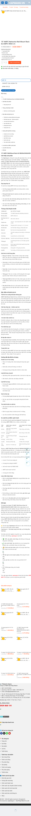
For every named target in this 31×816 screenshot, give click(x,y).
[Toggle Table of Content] (2, 97)
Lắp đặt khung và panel (8, 136)
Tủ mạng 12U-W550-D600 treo (24, 652)
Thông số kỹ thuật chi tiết (7, 107)
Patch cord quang (6, 767)
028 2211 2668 (11, 690)
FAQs (3, 796)
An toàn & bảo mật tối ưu (9, 121)
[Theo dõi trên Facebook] (1, 733)
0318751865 (8, 688)
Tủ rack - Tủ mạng (13, 7)
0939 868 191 (20, 690)
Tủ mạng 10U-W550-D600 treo (8, 673)
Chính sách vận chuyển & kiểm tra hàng (12, 785)
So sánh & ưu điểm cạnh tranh (9, 145)
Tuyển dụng (5, 751)
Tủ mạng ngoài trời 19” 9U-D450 (23, 604)
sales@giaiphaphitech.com (12, 691)
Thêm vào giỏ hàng (15, 62)
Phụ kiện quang (6, 769)
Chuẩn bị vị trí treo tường (9, 134)
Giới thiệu (4, 743)
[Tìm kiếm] (6, 2)
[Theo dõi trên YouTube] (9, 733)
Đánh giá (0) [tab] (6, 86)
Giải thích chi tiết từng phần (9, 110)
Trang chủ (4, 741)
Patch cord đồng (6, 759)
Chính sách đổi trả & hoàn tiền (9, 788)
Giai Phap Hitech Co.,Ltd (22, 801)
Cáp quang (4, 764)
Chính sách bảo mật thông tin (9, 793)
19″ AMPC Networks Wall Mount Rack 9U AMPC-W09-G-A (8, 605)
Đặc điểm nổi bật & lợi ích (8, 114)
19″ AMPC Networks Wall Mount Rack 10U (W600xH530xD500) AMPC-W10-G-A (23, 629)
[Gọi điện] (28, 464)
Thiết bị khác (5, 772)
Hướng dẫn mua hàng (7, 780)
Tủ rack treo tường (23, 7)
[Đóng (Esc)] (14, 807)
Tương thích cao (7, 127)
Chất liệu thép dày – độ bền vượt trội (11, 119)
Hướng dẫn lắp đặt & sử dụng (8, 130)
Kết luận (4, 150)
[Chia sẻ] (10, 807)
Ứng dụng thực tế (7, 104)
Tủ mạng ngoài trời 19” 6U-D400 (7, 628)
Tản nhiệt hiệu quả (7, 123)
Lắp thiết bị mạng (7, 138)
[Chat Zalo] (28, 455)
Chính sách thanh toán (7, 783)
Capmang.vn (12, 525)
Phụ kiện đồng (5, 762)
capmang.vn (15, 575)
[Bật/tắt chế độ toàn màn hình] (5, 807)
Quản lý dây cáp (7, 140)
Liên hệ (3, 748)
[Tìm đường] (28, 450)
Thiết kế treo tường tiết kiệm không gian (12, 117)
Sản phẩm (5, 7)
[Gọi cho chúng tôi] (7, 733)
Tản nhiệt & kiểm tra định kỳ (9, 142)
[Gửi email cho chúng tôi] (4, 733)
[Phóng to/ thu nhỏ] (1, 807)
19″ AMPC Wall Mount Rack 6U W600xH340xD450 (13, 99)
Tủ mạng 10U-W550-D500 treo (8, 652)
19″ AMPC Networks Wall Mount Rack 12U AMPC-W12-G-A (24, 675)
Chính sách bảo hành (7, 790)
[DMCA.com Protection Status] (4, 716)
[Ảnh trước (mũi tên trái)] (1, 813)
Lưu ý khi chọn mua (6, 147)
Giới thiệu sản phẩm (6, 101)
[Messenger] (28, 459)
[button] (2, 2)
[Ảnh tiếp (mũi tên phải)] (5, 813)
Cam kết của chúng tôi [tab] (9, 83)
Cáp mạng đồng (6, 757)
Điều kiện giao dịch (6, 778)
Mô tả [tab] (4, 80)
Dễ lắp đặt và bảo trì (8, 125)
